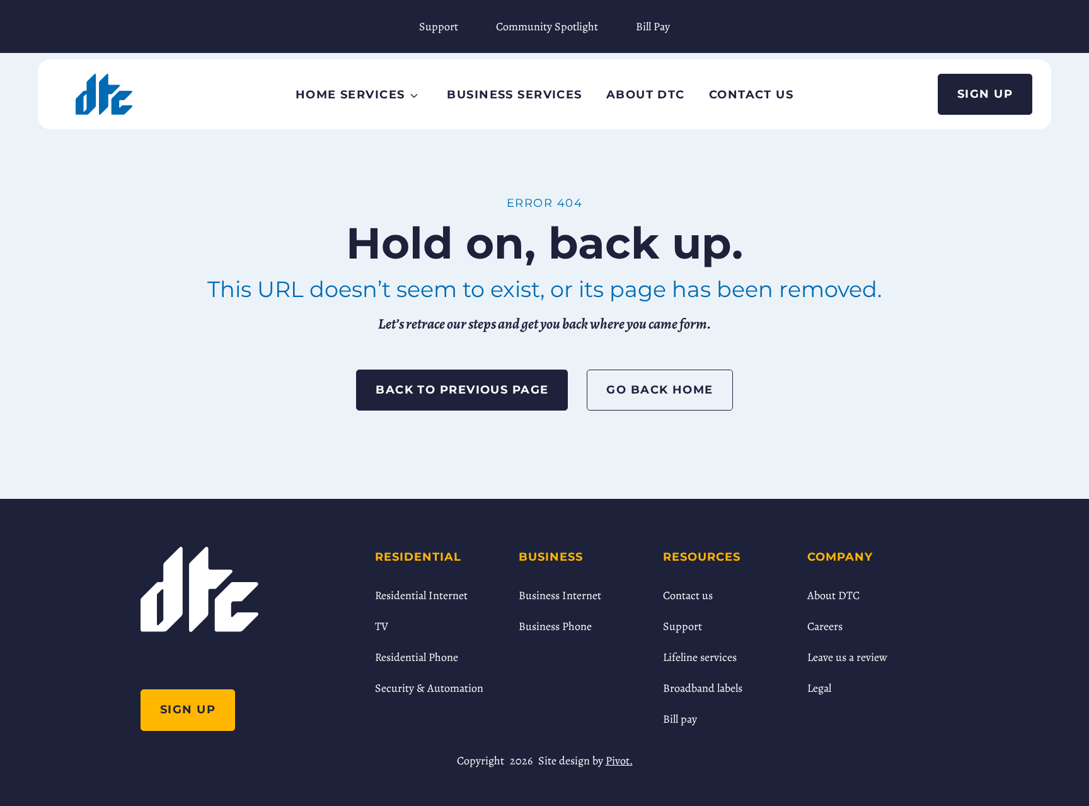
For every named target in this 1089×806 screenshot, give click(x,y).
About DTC (645, 95)
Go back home (659, 390)
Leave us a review (847, 657)
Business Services (514, 95)
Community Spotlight (547, 26)
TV (381, 626)
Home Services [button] (350, 95)
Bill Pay (653, 26)
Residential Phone (416, 657)
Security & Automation (429, 688)
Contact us (688, 595)
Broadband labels (702, 688)
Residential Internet (421, 595)
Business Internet (560, 595)
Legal (819, 688)
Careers (825, 626)
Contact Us (751, 95)
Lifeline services (700, 657)
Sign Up (985, 94)
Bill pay (680, 719)
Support (438, 26)
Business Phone (555, 626)
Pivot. (619, 760)
